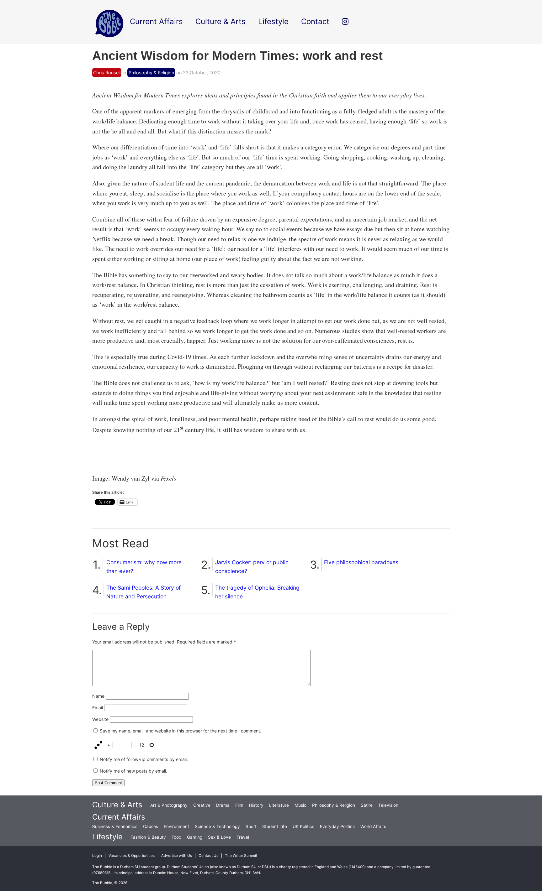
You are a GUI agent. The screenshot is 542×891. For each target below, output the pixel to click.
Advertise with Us (176, 855)
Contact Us (208, 855)
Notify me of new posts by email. (133, 771)
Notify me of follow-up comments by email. (144, 759)
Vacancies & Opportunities (132, 855)
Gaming (194, 837)
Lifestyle (107, 836)
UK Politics (303, 826)
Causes (150, 826)
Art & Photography (169, 805)
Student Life (274, 826)
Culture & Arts (117, 804)
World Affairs (373, 826)
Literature (279, 805)
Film (239, 805)
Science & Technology (217, 826)
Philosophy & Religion (151, 72)
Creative (201, 805)
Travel (242, 837)
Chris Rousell (106, 72)
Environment (176, 826)
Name (98, 696)
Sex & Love (219, 837)
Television (388, 805)
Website (100, 719)
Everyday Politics (337, 826)
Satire (367, 805)
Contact (315, 21)
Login (97, 855)
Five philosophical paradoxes (361, 562)
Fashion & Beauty (148, 837)
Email (97, 707)
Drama (223, 805)
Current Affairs (118, 816)
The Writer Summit (241, 855)
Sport (251, 826)
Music (300, 805)
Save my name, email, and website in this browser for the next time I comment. (180, 730)
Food (176, 837)
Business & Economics (114, 826)
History (256, 805)
